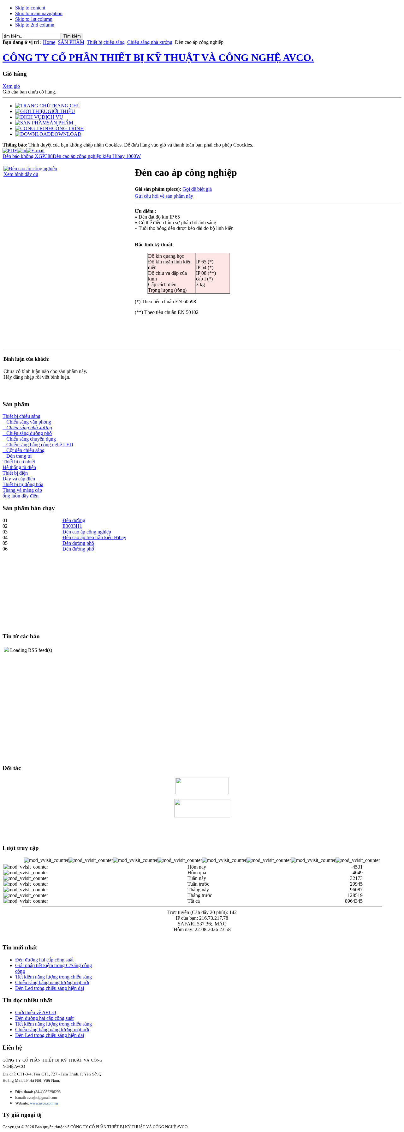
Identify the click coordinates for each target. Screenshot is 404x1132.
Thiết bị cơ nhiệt (19, 461)
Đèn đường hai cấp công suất (44, 959)
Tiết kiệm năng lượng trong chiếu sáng (53, 976)
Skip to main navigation (38, 13)
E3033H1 (72, 526)
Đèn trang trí (17, 456)
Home (49, 42)
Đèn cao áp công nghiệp (86, 531)
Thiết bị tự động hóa (23, 484)
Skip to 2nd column (34, 24)
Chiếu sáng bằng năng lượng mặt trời (52, 982)
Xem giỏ (11, 86)
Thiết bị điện (15, 473)
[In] (21, 149)
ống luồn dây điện (21, 495)
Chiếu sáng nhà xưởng (149, 42)
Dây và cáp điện (19, 478)
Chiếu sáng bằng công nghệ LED (38, 444)
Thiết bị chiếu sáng (106, 42)
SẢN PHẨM (71, 42)
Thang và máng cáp (22, 490)
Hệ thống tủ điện (19, 467)
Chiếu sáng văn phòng (27, 421)
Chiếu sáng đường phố (27, 433)
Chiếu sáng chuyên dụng (29, 439)
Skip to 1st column (33, 19)
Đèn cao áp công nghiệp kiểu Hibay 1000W (97, 156)
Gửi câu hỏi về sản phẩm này (164, 196)
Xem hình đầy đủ (20, 174)
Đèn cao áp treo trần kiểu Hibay (94, 537)
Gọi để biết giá (197, 189)
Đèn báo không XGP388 (28, 156)
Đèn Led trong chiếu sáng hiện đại (49, 988)
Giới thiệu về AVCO (35, 1012)
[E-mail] (35, 149)
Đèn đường (73, 520)
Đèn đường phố (78, 543)
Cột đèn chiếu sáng (24, 450)
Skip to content (30, 7)
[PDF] (10, 149)
